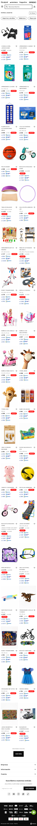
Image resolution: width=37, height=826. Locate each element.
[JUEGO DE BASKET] (27, 510)
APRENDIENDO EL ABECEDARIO (24, 87)
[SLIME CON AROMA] (27, 396)
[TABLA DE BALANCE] (9, 194)
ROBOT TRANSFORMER (7, 290)
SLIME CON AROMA (24, 409)
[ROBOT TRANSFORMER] (9, 277)
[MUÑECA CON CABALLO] (9, 317)
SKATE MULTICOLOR (6, 610)
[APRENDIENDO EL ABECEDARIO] (27, 73)
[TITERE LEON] (9, 396)
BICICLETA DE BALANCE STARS (25, 167)
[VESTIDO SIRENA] (27, 676)
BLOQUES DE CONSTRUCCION (24, 728)
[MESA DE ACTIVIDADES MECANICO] (27, 234)
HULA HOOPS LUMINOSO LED (26, 208)
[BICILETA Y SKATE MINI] (27, 637)
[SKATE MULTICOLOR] (9, 597)
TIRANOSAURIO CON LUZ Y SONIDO (26, 611)
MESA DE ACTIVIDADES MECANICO (25, 248)
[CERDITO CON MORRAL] (9, 474)
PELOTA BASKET (5, 167)
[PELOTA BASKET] (9, 153)
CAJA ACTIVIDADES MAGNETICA (24, 127)
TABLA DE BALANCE (6, 207)
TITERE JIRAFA (23, 371)
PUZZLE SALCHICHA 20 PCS (25, 448)
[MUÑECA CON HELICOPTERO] (27, 317)
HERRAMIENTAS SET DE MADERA (7, 248)
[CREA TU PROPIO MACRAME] (9, 434)
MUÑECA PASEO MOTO (7, 371)
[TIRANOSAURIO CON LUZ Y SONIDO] (27, 597)
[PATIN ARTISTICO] (9, 554)
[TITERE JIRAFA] (27, 357)
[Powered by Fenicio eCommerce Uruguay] (33, 823)
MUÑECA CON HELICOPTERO (23, 331)
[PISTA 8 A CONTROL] (27, 277)
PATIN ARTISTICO (6, 567)
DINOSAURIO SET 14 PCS (8, 689)
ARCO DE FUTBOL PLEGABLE (24, 568)
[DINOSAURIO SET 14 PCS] (9, 676)
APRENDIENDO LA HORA (8, 86)
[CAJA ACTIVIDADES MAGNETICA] (27, 113)
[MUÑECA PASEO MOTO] (9, 357)
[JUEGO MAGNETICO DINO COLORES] (9, 714)
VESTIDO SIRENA (23, 689)
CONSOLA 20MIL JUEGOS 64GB (6, 47)
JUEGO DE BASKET (24, 523)
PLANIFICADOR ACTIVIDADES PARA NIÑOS (6, 128)
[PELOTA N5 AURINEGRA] (27, 474)
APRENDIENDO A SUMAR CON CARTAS (26, 47)
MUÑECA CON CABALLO (7, 331)
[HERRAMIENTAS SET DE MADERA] (9, 234)
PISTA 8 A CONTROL (24, 290)
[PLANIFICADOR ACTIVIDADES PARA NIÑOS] (9, 113)
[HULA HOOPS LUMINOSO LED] (27, 194)
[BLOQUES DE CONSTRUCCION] (27, 714)
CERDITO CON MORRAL (7, 487)
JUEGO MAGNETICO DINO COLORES (7, 728)
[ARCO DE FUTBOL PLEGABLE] (27, 554)
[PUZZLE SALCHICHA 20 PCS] (27, 434)
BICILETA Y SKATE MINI (25, 650)
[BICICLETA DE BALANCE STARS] (27, 153)
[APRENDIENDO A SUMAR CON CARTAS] (27, 33)
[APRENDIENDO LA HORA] (9, 73)
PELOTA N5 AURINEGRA (25, 487)
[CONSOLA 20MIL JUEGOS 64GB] (9, 33)
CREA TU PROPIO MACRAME (6, 448)
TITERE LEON (4, 409)
